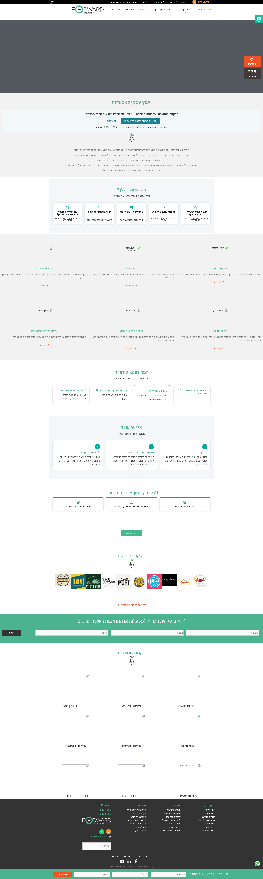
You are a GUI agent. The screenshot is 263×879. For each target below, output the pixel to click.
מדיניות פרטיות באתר (171, 830)
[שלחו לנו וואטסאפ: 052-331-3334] (101, 831)
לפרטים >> (219, 348)
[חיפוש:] (96, 846)
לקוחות (174, 2)
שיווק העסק (140, 830)
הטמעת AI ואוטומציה (136, 810)
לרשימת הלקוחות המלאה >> (131, 605)
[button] (58, 582)
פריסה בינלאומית (119, 2)
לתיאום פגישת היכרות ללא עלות (140, 121)
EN (51, 1)
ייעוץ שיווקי (210, 810)
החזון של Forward (172, 813)
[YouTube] (122, 861)
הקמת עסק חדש (138, 816)
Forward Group (173, 810)
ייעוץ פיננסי (210, 813)
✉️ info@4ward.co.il (101, 837)
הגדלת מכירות (208, 816)
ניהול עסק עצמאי (138, 823)
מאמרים (252, 76)
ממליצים (252, 64)
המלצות (163, 2)
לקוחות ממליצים (173, 816)
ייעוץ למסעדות (208, 830)
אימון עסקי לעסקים (206, 820)
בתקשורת (135, 2)
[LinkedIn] (129, 861)
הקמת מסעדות (139, 813)
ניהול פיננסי (140, 827)
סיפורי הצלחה (150, 2)
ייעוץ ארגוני (210, 823)
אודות (183, 2)
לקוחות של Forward (171, 820)
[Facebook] (136, 861)
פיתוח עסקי (210, 827)
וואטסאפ (111, 121)
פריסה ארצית (174, 827)
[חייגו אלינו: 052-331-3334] (108, 831)
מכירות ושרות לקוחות (136, 820)
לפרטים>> (219, 282)
